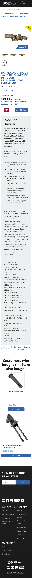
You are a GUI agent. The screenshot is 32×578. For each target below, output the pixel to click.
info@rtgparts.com (8, 514)
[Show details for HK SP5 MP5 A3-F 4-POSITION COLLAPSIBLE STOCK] (16, 428)
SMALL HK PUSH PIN (16, 392)
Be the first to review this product (20, 348)
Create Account (7, 550)
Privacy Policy (21, 527)
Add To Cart (21, 110)
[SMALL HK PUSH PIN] (16, 381)
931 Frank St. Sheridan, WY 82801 (6, 521)
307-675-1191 (6, 511)
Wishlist (19, 511)
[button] (16, 101)
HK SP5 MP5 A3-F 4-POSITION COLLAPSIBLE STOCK (12, 447)
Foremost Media (15, 575)
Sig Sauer (9, 91)
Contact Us (20, 538)
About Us (20, 535)
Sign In (4, 546)
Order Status (6, 554)
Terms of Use (21, 531)
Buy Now (16, 409)
